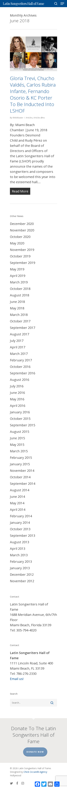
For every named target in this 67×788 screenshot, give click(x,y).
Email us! (17, 679)
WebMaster (18, 117)
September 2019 (22, 263)
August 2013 (19, 542)
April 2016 (17, 405)
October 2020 (20, 237)
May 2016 (17, 399)
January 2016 (20, 412)
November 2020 (22, 230)
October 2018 (20, 288)
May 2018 (17, 308)
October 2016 (20, 366)
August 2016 (19, 379)
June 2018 (17, 301)
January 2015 (20, 464)
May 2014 (17, 503)
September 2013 (22, 535)
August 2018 (19, 295)
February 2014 (21, 516)
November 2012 (22, 581)
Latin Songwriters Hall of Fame (23, 3)
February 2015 (21, 457)
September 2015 (22, 425)
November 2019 (22, 250)
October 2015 (20, 418)
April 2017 (17, 347)
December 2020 (22, 224)
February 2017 (21, 360)
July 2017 (16, 340)
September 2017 (22, 327)
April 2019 (17, 275)
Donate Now (35, 751)
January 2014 (20, 522)
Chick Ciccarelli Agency (35, 771)
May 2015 (17, 444)
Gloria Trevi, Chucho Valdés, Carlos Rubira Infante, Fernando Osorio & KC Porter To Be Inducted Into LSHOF (33, 94)
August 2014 (19, 490)
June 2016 (17, 392)
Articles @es (39, 117)
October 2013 (20, 529)
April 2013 (17, 548)
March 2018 (19, 314)
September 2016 (22, 373)
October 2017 (20, 321)
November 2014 (22, 470)
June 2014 (17, 496)
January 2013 (20, 568)
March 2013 (19, 555)
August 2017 (19, 334)
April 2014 (17, 509)
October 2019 (20, 256)
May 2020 (17, 243)
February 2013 (21, 561)
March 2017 (19, 353)
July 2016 (16, 386)
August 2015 (19, 431)
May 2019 (17, 269)
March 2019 (19, 282)
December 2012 (22, 574)
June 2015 (17, 438)
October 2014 (20, 477)
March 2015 (19, 451)
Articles (29, 117)
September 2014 (22, 483)
